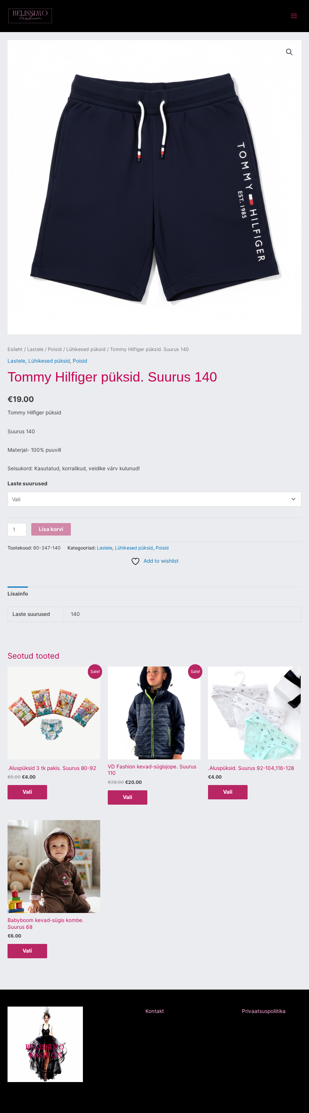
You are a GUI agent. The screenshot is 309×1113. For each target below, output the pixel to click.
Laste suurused (27, 483)
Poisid (55, 349)
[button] (289, 52)
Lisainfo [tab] (18, 594)
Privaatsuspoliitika (264, 1011)
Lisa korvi (51, 529)
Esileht (15, 349)
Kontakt (154, 1011)
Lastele (35, 349)
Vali (27, 792)
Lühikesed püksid (86, 349)
